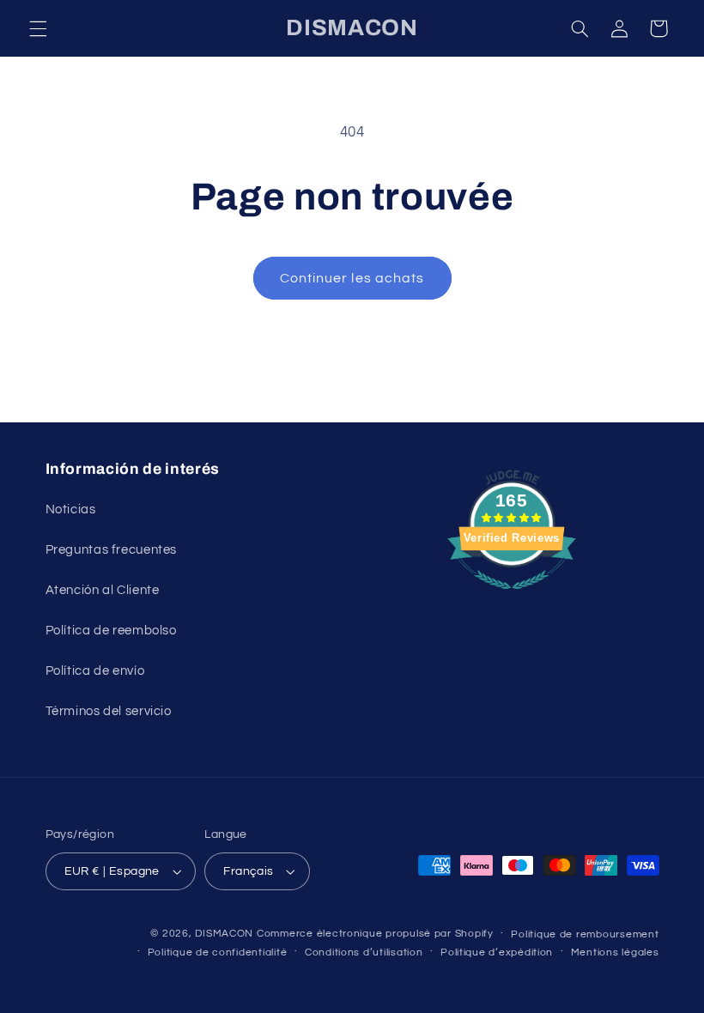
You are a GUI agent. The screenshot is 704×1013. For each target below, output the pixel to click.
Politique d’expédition (496, 952)
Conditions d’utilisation (364, 952)
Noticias (71, 509)
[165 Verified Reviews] (511, 598)
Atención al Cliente (103, 590)
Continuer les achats (352, 278)
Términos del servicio (109, 711)
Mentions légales (615, 952)
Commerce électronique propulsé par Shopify (375, 933)
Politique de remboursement (584, 934)
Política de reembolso (111, 630)
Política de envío (95, 670)
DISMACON (224, 933)
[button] (38, 28)
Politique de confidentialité (218, 952)
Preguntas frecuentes (112, 549)
